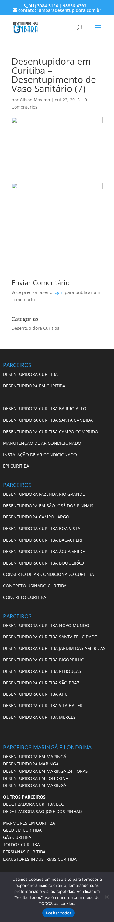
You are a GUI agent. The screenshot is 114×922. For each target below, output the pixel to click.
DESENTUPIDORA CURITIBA (30, 374)
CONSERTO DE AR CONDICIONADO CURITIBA (48, 574)
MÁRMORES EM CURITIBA (29, 823)
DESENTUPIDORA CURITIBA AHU (35, 694)
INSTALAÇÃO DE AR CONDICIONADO (40, 455)
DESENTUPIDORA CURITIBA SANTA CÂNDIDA (48, 420)
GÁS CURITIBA (17, 837)
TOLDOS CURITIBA (21, 844)
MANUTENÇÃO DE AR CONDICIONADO (42, 443)
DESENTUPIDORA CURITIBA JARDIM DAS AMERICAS (54, 648)
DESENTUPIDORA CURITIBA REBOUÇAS (42, 671)
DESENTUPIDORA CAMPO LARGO (36, 517)
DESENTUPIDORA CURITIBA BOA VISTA (41, 528)
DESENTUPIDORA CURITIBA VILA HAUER (43, 705)
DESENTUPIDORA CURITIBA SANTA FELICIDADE (50, 637)
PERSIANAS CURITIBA (24, 852)
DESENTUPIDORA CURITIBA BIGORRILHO (44, 660)
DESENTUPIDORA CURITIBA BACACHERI (42, 540)
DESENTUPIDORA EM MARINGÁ (34, 756)
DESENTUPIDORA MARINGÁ (31, 764)
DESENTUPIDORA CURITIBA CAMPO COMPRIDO (50, 431)
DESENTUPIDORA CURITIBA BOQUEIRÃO (43, 563)
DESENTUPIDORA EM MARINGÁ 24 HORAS (45, 771)
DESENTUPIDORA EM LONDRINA (35, 778)
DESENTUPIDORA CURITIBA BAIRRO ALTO (44, 408)
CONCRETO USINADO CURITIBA (35, 586)
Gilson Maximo (35, 100)
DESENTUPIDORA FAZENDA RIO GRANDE (44, 494)
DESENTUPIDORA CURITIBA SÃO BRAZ (41, 683)
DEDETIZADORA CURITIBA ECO (33, 804)
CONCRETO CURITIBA (24, 597)
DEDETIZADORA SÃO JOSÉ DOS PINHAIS (43, 811)
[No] (106, 897)
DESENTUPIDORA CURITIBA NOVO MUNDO (46, 625)
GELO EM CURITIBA (22, 830)
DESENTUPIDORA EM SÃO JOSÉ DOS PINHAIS (48, 505)
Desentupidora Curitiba (36, 328)
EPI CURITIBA (16, 466)
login (59, 292)
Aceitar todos (58, 912)
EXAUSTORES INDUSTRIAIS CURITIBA (40, 859)
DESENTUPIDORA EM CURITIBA (34, 386)
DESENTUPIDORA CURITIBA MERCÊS (39, 717)
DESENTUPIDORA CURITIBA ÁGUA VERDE (44, 551)
